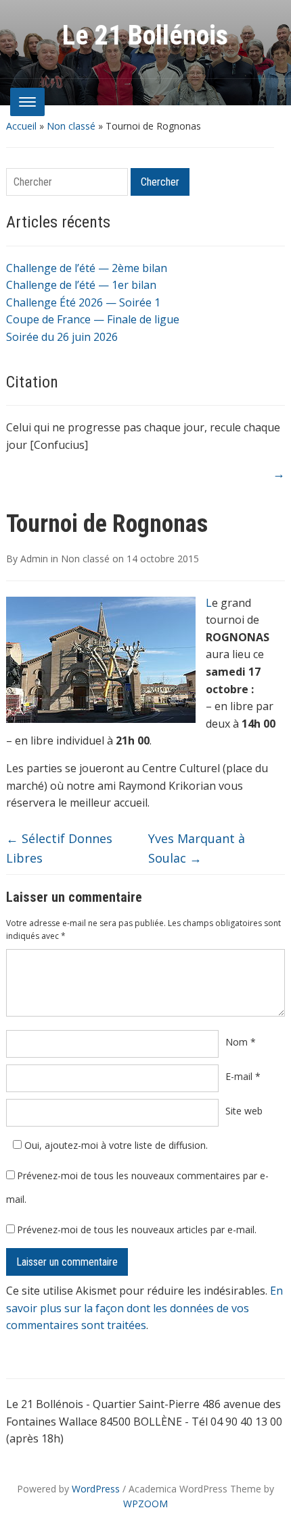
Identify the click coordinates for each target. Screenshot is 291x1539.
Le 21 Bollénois (145, 35)
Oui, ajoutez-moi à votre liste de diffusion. (115, 1145)
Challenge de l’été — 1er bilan (81, 284)
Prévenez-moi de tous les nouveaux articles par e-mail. (136, 1229)
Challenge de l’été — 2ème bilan (86, 268)
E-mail (243, 1076)
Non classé (71, 125)
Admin (34, 558)
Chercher (160, 182)
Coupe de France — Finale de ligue (92, 319)
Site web (244, 1110)
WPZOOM (145, 1503)
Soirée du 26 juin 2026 (62, 336)
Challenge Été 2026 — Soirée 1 (83, 302)
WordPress (96, 1488)
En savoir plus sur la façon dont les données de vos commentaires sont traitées (144, 1307)
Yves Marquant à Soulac (196, 848)
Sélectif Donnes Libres (59, 848)
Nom (240, 1041)
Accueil (21, 125)
